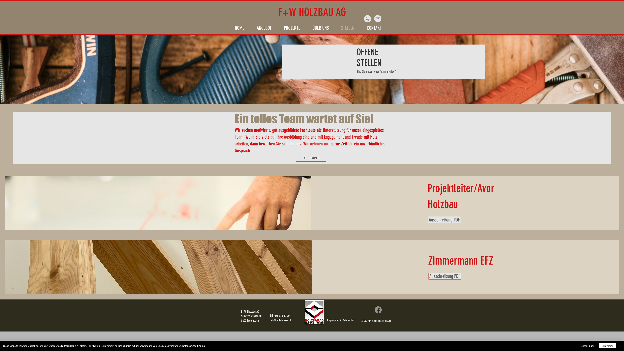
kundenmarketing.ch (381, 321)
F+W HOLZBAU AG (312, 12)
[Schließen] (620, 345)
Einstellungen (587, 345)
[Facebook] (378, 309)
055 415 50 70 (282, 316)
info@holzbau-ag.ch (280, 320)
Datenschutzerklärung (193, 345)
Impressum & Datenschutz (341, 320)
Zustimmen (607, 345)
